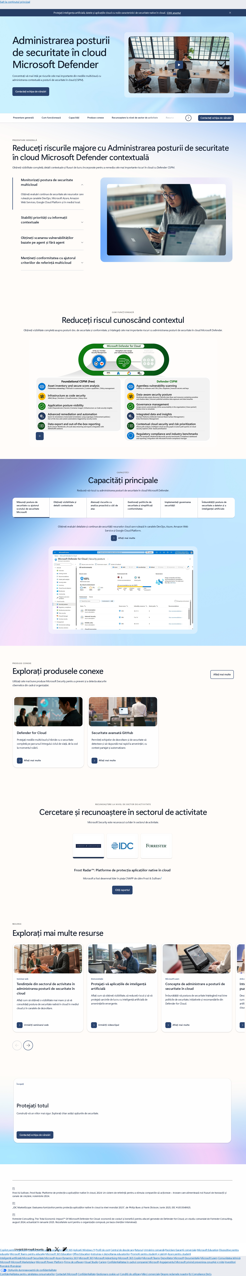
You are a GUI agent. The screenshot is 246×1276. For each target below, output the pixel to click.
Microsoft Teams (151, 1258)
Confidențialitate (87, 1274)
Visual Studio (91, 1262)
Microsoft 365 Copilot (130, 1258)
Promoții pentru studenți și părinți (149, 1254)
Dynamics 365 (70, 1258)
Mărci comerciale (150, 1274)
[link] (23, 119)
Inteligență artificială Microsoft (16, 1258)
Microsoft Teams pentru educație (27, 1254)
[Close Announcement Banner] (229, 12)
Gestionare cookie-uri (107, 1274)
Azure (58, 1258)
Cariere (103, 1262)
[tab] (31, 508)
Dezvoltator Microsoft (172, 1258)
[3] (13, 1214)
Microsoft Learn (208, 1258)
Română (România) (10, 1266)
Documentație (192, 1258)
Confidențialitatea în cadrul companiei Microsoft (133, 1262)
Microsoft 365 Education (58, 1254)
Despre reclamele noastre (174, 1274)
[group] (48, 731)
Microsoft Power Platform (49, 1262)
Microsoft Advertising (105, 1258)
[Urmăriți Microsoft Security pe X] (57, 1249)
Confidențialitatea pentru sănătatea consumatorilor (27, 1274)
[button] (179, 65)
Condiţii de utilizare (130, 1274)
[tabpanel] (123, 579)
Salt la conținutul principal (15, 2)
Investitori (230, 1262)
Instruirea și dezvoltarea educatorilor (110, 1254)
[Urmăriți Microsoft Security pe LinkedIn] (49, 1249)
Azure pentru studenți (179, 1254)
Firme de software (74, 1262)
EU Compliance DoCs (200, 1274)
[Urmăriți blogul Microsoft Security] (64, 1249)
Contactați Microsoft (66, 1274)
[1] (13, 1188)
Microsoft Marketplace (23, 1262)
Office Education (81, 1254)
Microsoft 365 (86, 1258)
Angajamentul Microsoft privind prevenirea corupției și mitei (191, 1262)
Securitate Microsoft (44, 1258)
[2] (13, 1202)
